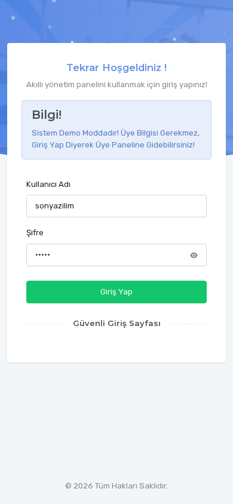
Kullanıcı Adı (48, 184)
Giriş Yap (116, 291)
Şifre (35, 232)
